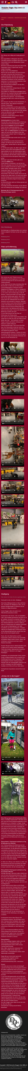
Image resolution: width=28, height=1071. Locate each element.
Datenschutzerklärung (16, 1068)
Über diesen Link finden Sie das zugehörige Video (13, 597)
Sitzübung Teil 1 (5, 236)
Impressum (22, 1066)
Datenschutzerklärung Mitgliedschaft (10, 1066)
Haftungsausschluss (5, 1068)
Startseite (3, 17)
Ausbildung (10, 17)
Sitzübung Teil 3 (5, 242)
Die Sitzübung (6, 227)
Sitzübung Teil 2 (5, 239)
